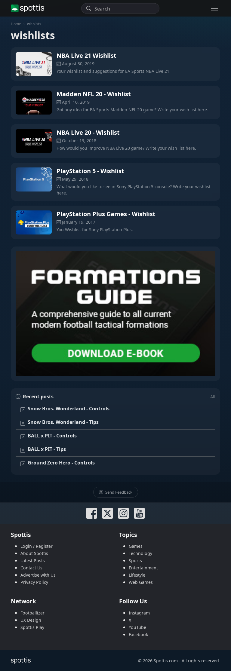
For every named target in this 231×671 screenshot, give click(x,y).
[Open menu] (214, 8)
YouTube (137, 627)
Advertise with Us (38, 575)
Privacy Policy (34, 582)
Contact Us (31, 568)
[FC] (115, 313)
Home (16, 23)
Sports (135, 560)
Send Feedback (118, 492)
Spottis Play (32, 627)
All (212, 397)
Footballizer (32, 613)
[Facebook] (91, 513)
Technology (140, 553)
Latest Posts (32, 560)
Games (136, 546)
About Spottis (34, 553)
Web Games (141, 582)
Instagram (139, 613)
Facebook (138, 634)
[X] (107, 513)
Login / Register (36, 546)
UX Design (30, 620)
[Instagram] (123, 513)
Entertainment (143, 568)
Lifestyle (137, 575)
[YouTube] (139, 513)
